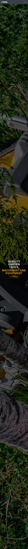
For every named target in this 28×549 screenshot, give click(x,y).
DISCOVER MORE (14, 276)
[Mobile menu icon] (26, 2)
